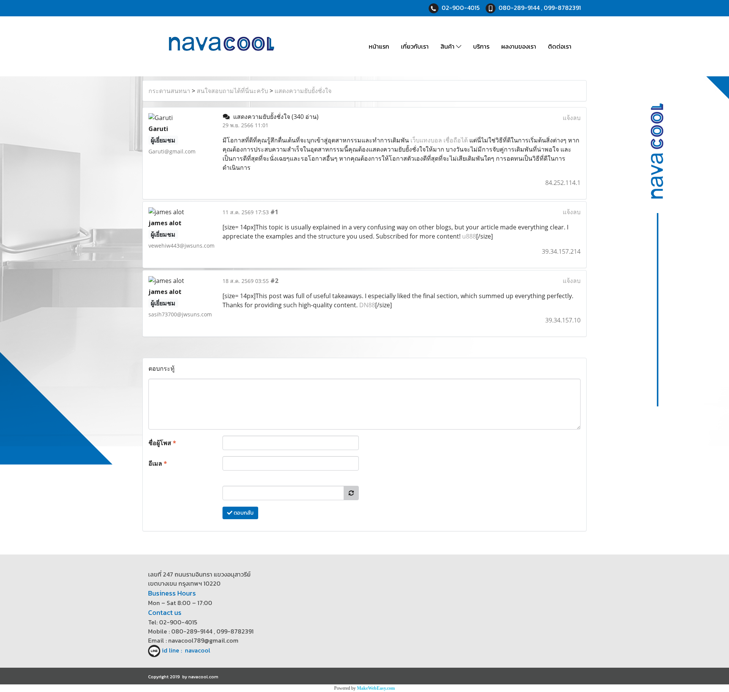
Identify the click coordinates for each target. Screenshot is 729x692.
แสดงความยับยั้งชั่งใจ (303, 91)
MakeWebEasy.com (376, 688)
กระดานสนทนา (169, 91)
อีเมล (157, 463)
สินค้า (448, 46)
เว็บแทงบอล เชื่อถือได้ (439, 140)
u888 (469, 236)
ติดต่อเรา (559, 46)
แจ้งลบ (572, 118)
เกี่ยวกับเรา (415, 46)
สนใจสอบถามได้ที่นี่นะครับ (232, 91)
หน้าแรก (379, 46)
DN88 (367, 305)
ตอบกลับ (243, 513)
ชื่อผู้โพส (162, 443)
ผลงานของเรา (518, 46)
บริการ (481, 46)
